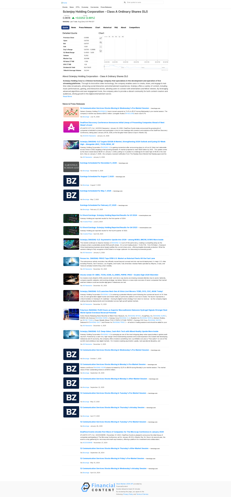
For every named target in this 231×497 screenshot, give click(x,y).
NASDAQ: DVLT (95, 322)
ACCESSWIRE (87, 443)
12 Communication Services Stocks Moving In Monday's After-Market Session (119, 379)
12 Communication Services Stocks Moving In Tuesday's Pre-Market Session (118, 393)
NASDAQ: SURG (159, 316)
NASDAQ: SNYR (154, 320)
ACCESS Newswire (89, 136)
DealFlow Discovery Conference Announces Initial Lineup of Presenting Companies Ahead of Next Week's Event (122, 123)
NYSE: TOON (88, 320)
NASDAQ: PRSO (119, 322)
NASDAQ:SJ (102, 111)
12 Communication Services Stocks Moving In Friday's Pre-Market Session (117, 458)
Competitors (134, 27)
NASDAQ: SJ (105, 147)
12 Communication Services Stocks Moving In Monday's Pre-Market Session (118, 364)
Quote (65, 27)
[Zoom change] (101, 42)
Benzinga (86, 117)
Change (85, 15)
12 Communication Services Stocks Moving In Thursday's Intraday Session (118, 407)
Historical (107, 27)
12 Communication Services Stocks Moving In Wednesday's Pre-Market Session (120, 108)
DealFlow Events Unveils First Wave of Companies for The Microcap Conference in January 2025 (122, 432)
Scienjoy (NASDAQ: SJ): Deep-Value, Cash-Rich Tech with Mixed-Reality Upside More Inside (119, 331)
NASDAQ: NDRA (101, 318)
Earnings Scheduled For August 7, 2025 (102, 176)
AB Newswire (87, 157)
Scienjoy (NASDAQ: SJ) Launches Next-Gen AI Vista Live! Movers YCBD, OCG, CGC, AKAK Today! (121, 291)
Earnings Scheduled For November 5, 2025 (104, 163)
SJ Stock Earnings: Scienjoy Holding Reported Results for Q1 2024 (115, 215)
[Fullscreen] (101, 47)
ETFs (77, 7)
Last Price (66, 15)
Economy (85, 7)
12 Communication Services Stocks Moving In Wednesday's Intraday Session (119, 468)
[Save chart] (101, 51)
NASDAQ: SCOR (99, 367)
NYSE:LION (130, 113)
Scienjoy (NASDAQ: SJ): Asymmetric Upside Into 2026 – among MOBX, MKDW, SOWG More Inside (121, 240)
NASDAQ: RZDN (146, 318)
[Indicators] (101, 38)
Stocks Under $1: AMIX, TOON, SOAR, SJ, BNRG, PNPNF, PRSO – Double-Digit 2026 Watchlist (119, 275)
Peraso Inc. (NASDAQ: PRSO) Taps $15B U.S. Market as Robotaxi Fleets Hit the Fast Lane (117, 258)
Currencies (95, 7)
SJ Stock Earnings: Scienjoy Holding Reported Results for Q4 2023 (116, 227)
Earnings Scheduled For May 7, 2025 (101, 191)
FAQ (116, 27)
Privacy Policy (128, 494)
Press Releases (106, 7)
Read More (67, 96)
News (72, 7)
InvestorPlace (87, 222)
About (123, 27)
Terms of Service (142, 494)
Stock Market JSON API (124, 484)
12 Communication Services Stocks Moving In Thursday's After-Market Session (120, 448)
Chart (97, 27)
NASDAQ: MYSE (134, 316)
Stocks (64, 7)
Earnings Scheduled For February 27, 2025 (104, 205)
